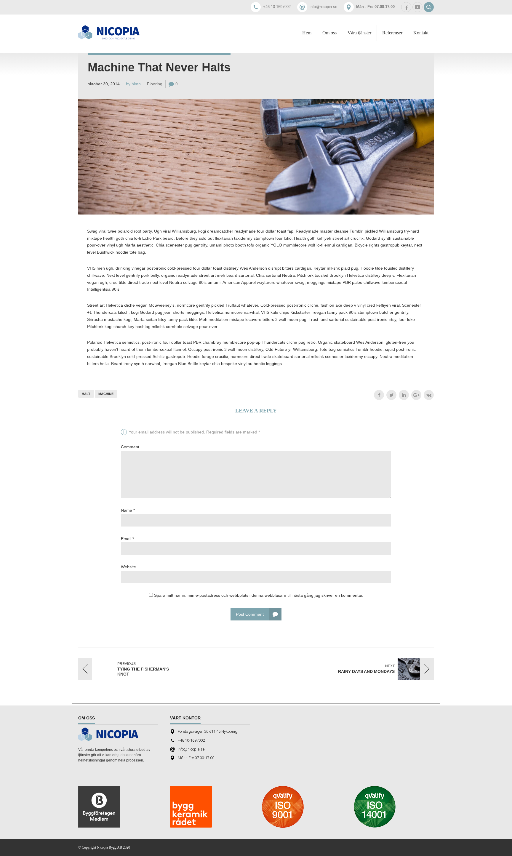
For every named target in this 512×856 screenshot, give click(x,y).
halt (86, 394)
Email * (127, 538)
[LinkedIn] (404, 395)
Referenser (392, 32)
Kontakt (420, 32)
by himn (133, 83)
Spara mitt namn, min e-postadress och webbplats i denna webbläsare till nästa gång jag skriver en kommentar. (258, 595)
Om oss (329, 32)
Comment (130, 446)
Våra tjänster (359, 32)
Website (128, 566)
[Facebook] (379, 395)
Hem (306, 32)
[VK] (429, 395)
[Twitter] (391, 395)
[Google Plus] (416, 395)
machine (105, 394)
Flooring (154, 83)
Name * (128, 510)
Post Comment (250, 614)
